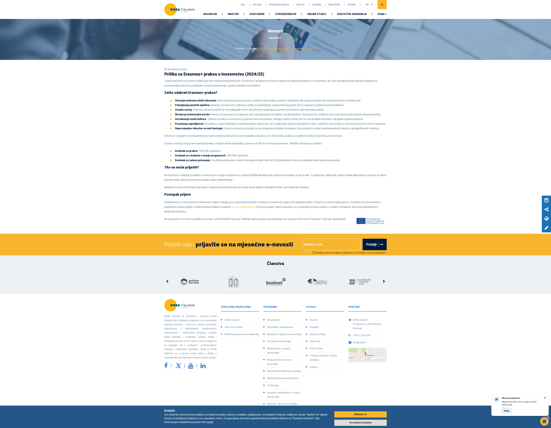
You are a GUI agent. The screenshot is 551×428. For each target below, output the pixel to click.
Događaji (316, 4)
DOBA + (382, 14)
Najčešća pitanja (318, 334)
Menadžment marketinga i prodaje (284, 371)
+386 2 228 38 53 (362, 335)
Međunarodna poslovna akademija (242, 334)
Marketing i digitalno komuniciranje (284, 334)
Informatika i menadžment (280, 327)
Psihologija (272, 385)
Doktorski (257, 14)
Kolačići (314, 367)
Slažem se (360, 414)
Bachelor (210, 14)
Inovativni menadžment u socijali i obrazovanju (284, 394)
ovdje (210, 422)
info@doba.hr (359, 342)
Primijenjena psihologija (279, 341)
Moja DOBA (334, 4)
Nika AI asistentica (511, 398)
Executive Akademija (352, 14)
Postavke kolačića (360, 422)
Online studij (316, 14)
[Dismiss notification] (545, 397)
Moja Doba (315, 341)
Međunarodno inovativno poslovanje (279, 361)
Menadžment (273, 320)
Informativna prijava (279, 4)
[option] (191, 281)
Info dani (257, 4)
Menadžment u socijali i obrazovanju (279, 350)
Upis (243, 4)
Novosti (300, 4)
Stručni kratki (285, 14)
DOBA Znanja (316, 348)
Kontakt (352, 4)
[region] (522, 403)
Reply (506, 410)
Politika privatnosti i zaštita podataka (323, 357)
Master (233, 14)
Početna (240, 48)
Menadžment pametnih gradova (282, 378)
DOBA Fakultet (232, 320)
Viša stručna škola (234, 327)
